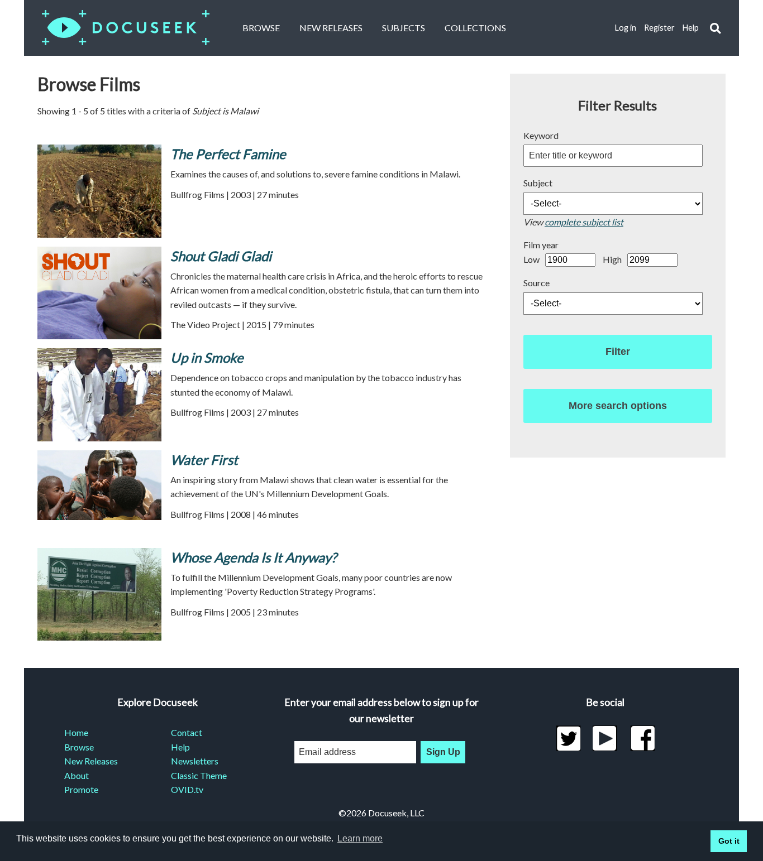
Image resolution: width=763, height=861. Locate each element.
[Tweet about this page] (568, 738)
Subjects (403, 27)
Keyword (541, 135)
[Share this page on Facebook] (642, 738)
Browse (261, 27)
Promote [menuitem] (81, 789)
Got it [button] (729, 840)
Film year (541, 244)
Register (659, 27)
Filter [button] (617, 351)
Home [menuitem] (76, 732)
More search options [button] (618, 405)
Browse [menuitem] (79, 747)
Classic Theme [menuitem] (199, 775)
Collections (475, 27)
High (612, 259)
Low (531, 259)
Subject (537, 182)
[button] (715, 28)
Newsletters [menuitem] (194, 761)
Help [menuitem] (180, 747)
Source (536, 282)
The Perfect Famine (228, 154)
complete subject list (584, 222)
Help (691, 27)
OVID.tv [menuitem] (187, 789)
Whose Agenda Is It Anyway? (253, 557)
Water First (204, 459)
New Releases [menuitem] (91, 761)
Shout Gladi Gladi (220, 256)
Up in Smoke (207, 357)
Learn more (360, 838)
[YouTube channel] (605, 738)
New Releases (331, 27)
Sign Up (443, 752)
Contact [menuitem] (186, 732)
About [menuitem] (76, 775)
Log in (625, 27)
